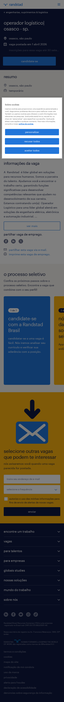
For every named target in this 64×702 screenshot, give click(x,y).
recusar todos (32, 141)
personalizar (32, 132)
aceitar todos (32, 150)
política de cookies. (26, 124)
